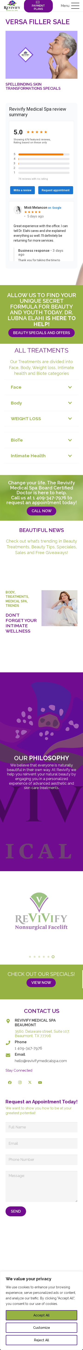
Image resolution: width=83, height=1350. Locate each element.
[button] (70, 6)
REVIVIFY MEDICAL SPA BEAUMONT (35, 1022)
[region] (41, 1310)
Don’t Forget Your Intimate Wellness (21, 623)
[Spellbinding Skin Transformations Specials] (41, 55)
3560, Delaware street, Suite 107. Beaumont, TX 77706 (42, 1033)
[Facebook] (10, 1082)
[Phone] (10, 1043)
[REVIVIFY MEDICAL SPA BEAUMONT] (10, 1021)
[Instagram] (20, 1082)
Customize (41, 1328)
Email (20, 1054)
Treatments (17, 596)
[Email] (10, 1055)
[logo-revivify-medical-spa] (12, 6)
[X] (30, 1082)
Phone (21, 1042)
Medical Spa (16, 601)
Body (10, 592)
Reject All (41, 1340)
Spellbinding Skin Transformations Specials (33, 86)
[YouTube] (40, 1082)
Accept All (41, 1315)
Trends (12, 605)
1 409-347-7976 (49, 497)
